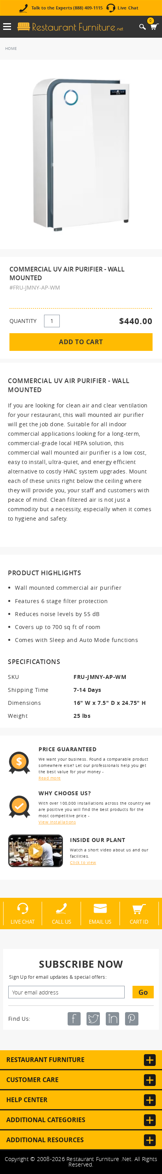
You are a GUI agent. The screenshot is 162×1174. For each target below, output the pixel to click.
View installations (57, 822)
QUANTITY (23, 321)
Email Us (100, 921)
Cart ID (139, 921)
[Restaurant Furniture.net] (70, 27)
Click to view (83, 862)
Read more (50, 778)
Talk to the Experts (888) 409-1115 (67, 8)
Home (11, 48)
